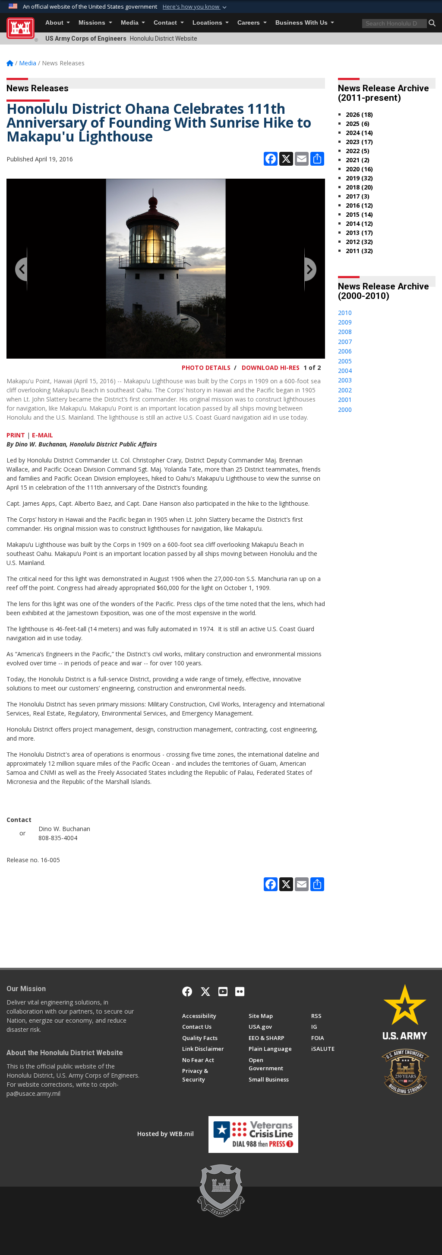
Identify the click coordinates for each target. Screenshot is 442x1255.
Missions (93, 22)
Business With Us (302, 22)
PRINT (15, 435)
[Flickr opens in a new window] (239, 991)
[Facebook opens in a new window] (187, 991)
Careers (249, 22)
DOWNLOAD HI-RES (271, 367)
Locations (208, 22)
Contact (166, 22)
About (55, 22)
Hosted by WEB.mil (165, 1134)
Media (130, 22)
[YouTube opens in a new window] (222, 991)
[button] (195, 7)
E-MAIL (42, 435)
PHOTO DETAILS (206, 367)
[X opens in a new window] (205, 991)
